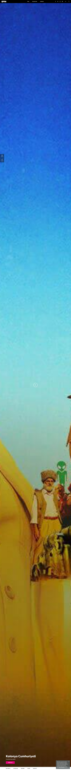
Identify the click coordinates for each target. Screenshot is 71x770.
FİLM (28, 1)
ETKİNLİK (42, 1)
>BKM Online (4, 1)
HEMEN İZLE (10, 762)
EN (65, 1)
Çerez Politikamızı (62, 767)
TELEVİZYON (34, 1)
